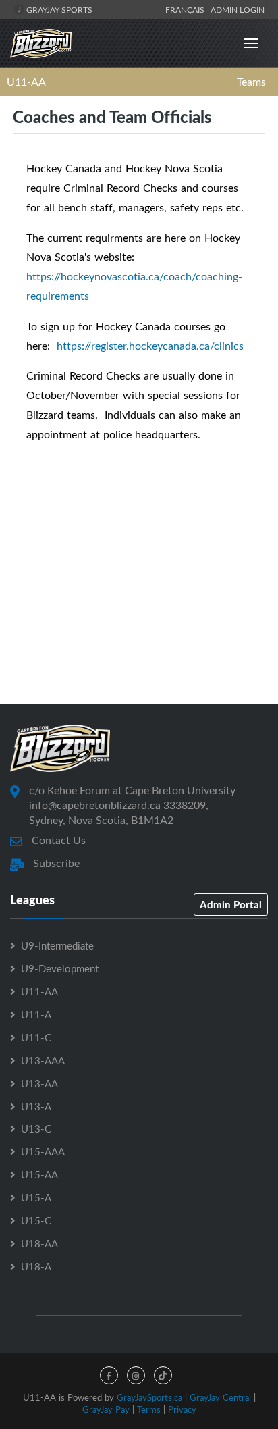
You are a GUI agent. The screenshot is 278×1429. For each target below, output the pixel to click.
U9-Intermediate (57, 945)
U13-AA (39, 1083)
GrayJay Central (220, 1397)
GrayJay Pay (106, 1409)
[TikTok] (163, 1375)
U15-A (36, 1197)
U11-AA (26, 81)
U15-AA (39, 1174)
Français (186, 9)
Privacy (182, 1409)
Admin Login (238, 9)
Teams (251, 81)
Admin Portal (231, 904)
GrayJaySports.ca (149, 1397)
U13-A (36, 1106)
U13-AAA (43, 1060)
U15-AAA (43, 1151)
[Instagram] (136, 1375)
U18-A (36, 1266)
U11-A (36, 1014)
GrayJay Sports (58, 9)
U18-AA (39, 1243)
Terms (149, 1409)
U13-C (36, 1128)
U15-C (36, 1220)
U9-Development (60, 968)
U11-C (36, 1037)
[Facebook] (109, 1375)
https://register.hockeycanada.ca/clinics (150, 345)
